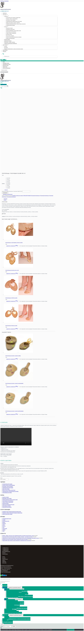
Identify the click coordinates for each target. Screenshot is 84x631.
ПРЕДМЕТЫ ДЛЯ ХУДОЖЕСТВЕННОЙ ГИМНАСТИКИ (11, 511)
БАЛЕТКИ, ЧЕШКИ (5, 497)
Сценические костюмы (10, 25)
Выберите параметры (10, 273)
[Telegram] (4, 59)
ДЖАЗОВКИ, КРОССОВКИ (6, 498)
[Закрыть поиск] (2, 624)
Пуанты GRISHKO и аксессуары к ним (13, 30)
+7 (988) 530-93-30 (5, 550)
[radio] (8, 178)
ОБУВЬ (6, 599)
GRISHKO (4, 523)
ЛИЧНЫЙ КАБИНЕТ (7, 622)
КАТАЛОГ (4, 587)
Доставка (6, 47)
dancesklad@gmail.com (6, 551)
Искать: (1, 626)
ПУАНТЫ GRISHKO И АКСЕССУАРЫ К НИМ (10, 499)
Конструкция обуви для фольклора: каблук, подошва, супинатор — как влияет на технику (17, 536)
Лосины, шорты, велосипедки (11, 18)
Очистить (6, 189)
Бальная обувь (9, 34)
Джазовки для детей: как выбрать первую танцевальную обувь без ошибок (15, 539)
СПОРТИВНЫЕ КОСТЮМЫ (7, 492)
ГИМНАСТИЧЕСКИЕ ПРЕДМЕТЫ (10, 43)
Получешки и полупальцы (11, 31)
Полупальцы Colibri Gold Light (12, 270)
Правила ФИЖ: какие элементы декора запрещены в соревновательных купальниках (16, 540)
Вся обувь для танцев (19, 195)
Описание (5, 198)
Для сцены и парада (10, 35)
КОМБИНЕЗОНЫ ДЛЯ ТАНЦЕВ (7, 487)
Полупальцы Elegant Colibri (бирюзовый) (14, 411)
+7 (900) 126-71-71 (5, 547)
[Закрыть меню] (0, 584)
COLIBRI (13, 195)
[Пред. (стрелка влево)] (1, 582)
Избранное (4, 561)
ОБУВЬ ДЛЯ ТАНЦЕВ (27, 195)
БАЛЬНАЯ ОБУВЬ (5, 503)
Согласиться (70, 629)
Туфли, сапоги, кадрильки (11, 33)
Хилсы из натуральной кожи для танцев (16, 608)
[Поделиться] (4, 581)
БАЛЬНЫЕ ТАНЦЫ (5, 65)
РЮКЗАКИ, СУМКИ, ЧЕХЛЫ (9, 42)
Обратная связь (5, 559)
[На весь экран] (6, 581)
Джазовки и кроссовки (10, 29)
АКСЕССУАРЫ (7, 39)
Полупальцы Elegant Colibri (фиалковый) (14, 383)
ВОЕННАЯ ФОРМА (7, 40)
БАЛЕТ (4, 61)
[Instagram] (2, 59)
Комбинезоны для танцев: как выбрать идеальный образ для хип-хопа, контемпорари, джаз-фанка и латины (20, 538)
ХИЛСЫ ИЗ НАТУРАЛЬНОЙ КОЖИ (8, 504)
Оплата (5, 46)
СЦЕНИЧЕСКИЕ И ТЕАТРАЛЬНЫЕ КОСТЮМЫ (10, 491)
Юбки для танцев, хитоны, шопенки (13, 22)
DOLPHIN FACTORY (5, 521)
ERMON (3, 522)
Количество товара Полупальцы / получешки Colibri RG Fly (12, 191)
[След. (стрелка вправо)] (4, 582)
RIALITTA (3, 526)
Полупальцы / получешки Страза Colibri (14, 242)
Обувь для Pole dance (10, 38)
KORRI (3, 524)
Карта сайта (4, 562)
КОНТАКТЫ (5, 50)
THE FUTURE (4, 528)
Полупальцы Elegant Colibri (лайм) (13, 355)
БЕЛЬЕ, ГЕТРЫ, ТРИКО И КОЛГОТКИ (8, 490)
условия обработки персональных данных (59, 629)
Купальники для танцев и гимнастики (13, 17)
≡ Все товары (3, 84)
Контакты (3, 552)
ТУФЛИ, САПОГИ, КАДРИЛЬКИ (7, 502)
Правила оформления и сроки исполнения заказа (13, 48)
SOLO (3, 527)
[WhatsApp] (1, 59)
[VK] (5, 59)
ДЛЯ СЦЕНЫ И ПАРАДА (6, 505)
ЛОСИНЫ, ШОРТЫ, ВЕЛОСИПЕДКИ (8, 485)
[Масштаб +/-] (8, 581)
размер (3, 183)
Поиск (14, 626)
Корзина (4, 51)
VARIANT (3, 529)
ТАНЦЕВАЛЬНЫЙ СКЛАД (6, 518)
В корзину (5, 192)
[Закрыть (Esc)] (1, 581)
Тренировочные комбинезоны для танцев (14, 21)
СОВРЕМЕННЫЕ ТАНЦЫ (6, 64)
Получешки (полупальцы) (35, 195)
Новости (3, 560)
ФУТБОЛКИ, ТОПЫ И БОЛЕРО (7, 486)
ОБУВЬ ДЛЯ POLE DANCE (6, 507)
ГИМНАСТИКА (5, 66)
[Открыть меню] (1, 83)
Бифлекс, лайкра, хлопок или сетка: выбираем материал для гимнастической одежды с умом (18, 535)
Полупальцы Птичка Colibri (11, 325)
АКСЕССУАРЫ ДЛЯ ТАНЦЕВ (7, 514)
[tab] (30, 198)
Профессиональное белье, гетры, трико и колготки (16, 23)
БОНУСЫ (5, 13)
